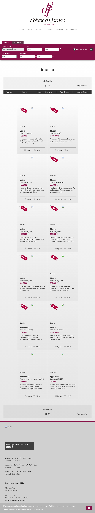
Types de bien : (7, 46)
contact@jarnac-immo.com (16, 500)
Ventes (29, 29)
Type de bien (62, 92)
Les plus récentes (80, 92)
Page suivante (82, 86)
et (36, 56)
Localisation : (6, 54)
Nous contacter (71, 29)
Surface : (23, 54)
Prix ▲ (24, 92)
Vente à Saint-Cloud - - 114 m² (18, 458)
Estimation (58, 29)
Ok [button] (89, 508)
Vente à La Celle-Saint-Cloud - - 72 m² (21, 465)
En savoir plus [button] (38, 509)
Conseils (48, 29)
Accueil (21, 29)
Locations (38, 29)
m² (53, 56)
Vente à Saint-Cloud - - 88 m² (18, 472)
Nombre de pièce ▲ (41, 92)
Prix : (29, 46)
